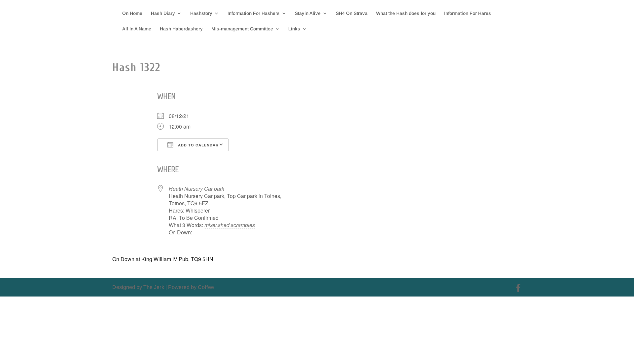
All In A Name (136, 28)
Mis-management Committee (242, 28)
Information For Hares (467, 13)
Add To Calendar (198, 144)
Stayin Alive (308, 13)
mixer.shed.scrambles (229, 225)
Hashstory (201, 13)
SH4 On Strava (352, 13)
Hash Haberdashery (181, 28)
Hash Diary (163, 13)
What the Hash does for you (406, 13)
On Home (132, 13)
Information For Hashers (254, 13)
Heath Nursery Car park (196, 188)
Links (294, 28)
